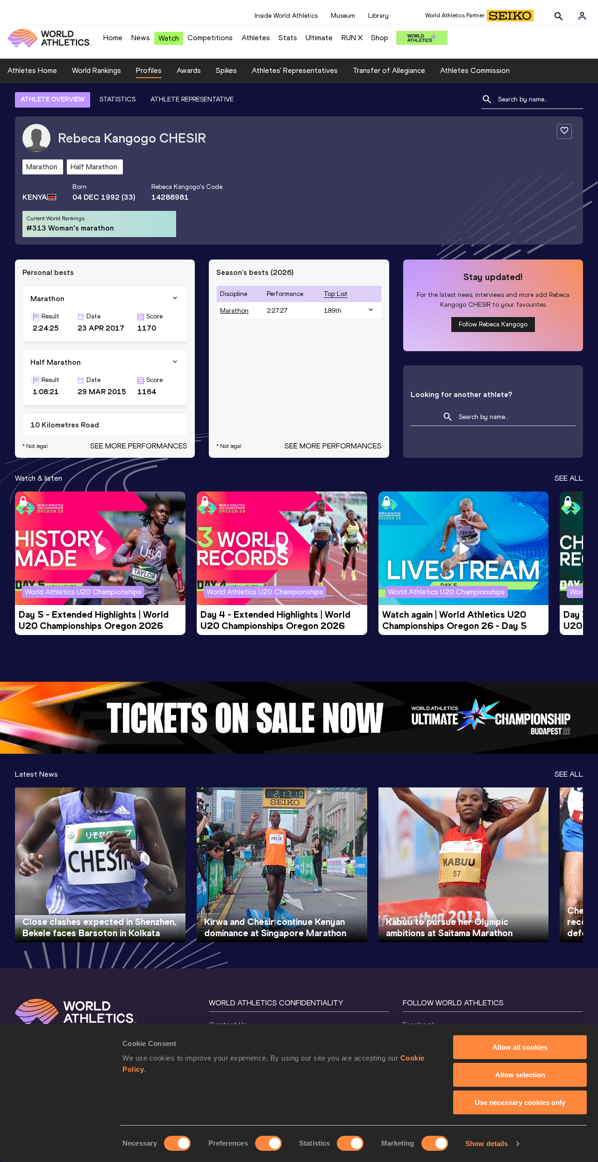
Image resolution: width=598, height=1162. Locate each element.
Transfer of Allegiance (389, 70)
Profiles (149, 70)
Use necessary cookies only (520, 1102)
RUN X (352, 37)
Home (112, 37)
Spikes (226, 70)
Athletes (256, 37)
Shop (379, 37)
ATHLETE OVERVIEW (53, 99)
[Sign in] (582, 15)
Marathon (234, 311)
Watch (168, 38)
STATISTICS (117, 99)
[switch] (268, 1143)
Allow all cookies (520, 1047)
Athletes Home (32, 70)
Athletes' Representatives (295, 70)
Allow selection (520, 1075)
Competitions (210, 37)
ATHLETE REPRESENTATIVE (192, 99)
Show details (486, 1144)
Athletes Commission (475, 70)
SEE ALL (569, 478)
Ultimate (319, 37)
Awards (189, 70)
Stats (287, 37)
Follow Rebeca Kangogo (493, 324)
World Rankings (96, 70)
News (140, 37)
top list (336, 294)
